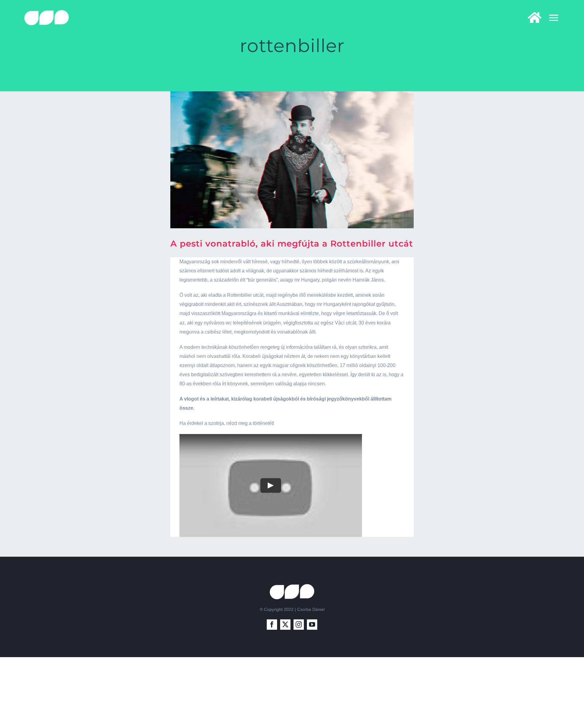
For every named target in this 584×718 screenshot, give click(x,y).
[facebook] (272, 624)
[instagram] (299, 624)
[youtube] (312, 624)
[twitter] (285, 624)
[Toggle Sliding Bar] (531, 17)
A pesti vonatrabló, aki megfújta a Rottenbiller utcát (291, 243)
